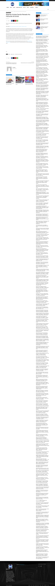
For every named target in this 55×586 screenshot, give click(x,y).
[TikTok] (45, 0)
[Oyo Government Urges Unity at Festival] (20, 80)
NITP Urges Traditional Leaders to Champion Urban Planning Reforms (42, 432)
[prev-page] (6, 86)
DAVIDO (9, 54)
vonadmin (13, 67)
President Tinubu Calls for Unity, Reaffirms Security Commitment (42, 495)
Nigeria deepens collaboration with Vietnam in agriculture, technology (42, 76)
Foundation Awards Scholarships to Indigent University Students (41, 182)
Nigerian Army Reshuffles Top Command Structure (42, 439)
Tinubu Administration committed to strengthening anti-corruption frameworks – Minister (42, 72)
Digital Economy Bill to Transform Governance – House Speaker (42, 475)
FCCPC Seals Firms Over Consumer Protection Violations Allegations (42, 277)
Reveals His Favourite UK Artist (18, 54)
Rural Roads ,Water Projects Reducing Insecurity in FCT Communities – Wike (42, 284)
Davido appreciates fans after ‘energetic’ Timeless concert (18, 26)
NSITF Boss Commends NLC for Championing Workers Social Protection (42, 541)
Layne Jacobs (37, 108)
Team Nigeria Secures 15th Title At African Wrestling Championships (42, 521)
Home (6, 11)
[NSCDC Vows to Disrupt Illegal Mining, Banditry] (38, 20)
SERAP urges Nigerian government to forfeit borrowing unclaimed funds (42, 384)
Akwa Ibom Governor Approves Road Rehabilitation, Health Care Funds (42, 425)
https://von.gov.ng (14, 68)
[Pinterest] (15, 21)
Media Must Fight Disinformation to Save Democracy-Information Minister (42, 395)
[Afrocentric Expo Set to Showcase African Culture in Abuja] (10, 80)
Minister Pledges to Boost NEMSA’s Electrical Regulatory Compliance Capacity (42, 388)
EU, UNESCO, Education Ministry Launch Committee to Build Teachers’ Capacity (42, 93)
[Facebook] (42, 0)
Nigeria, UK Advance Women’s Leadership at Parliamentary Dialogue (42, 171)
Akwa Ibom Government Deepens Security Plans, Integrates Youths (42, 267)
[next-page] (7, 86)
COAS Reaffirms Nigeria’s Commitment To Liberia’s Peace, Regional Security (42, 517)
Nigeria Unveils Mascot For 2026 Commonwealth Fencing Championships (42, 47)
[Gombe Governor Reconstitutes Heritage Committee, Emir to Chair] (29, 80)
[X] (46, 0)
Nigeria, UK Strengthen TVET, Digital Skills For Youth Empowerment (41, 223)
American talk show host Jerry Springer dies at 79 (27, 62)
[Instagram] (44, 0)
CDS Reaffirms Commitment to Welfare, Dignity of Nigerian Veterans (44, 27)
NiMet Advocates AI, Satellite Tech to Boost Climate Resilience (41, 408)
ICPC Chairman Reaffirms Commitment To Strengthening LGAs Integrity (41, 178)
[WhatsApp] (47, 0)
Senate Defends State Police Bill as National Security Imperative (42, 65)
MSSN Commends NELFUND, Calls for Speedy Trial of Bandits (42, 321)
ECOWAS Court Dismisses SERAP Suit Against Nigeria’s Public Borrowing (42, 193)
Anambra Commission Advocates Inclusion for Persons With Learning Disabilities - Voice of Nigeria (41, 150)
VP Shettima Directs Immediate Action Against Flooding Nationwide (42, 445)
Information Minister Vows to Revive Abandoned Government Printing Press (42, 161)
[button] (48, 9)
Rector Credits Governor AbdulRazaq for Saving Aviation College (42, 100)
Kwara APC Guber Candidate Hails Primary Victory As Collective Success (42, 186)
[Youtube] (48, 0)
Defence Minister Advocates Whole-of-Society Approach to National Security (42, 377)
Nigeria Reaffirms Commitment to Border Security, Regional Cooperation (41, 197)
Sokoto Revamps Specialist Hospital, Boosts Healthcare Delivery (42, 51)
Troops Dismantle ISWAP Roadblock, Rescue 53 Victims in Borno (42, 348)
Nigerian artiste (12, 54)
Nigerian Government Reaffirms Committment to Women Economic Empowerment (42, 208)
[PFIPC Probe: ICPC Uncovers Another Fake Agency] (38, 16)
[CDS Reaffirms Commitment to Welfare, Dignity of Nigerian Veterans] (38, 27)
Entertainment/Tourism (10, 11)
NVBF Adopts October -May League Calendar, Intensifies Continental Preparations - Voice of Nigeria (41, 448)
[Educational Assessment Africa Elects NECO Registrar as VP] (38, 23)
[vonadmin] (9, 69)
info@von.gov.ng (22, 564)
